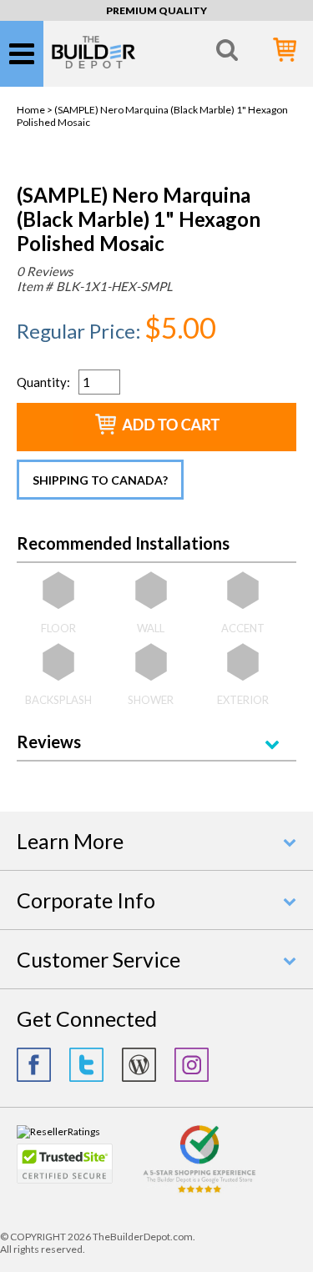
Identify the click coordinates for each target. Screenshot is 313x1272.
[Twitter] (86, 1065)
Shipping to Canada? (100, 480)
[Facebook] (34, 1065)
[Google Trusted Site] (199, 1190)
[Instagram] (191, 1065)
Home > (35, 109)
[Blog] (139, 1065)
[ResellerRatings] (58, 1131)
